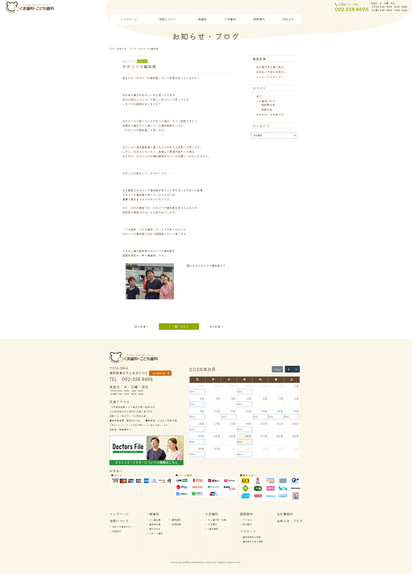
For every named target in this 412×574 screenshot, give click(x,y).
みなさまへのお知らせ (270, 114)
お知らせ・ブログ (127, 48)
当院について (167, 19)
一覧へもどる (180, 326)
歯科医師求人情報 (252, 537)
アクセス (247, 519)
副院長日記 (268, 105)
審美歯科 (176, 519)
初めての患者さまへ (122, 526)
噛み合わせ (154, 528)
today (277, 369)
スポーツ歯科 (156, 533)
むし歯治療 (154, 519)
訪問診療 (176, 524)
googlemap (159, 373)
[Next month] (296, 369)
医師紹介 (116, 531)
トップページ (128, 19)
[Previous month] (288, 369)
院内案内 (247, 524)
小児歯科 (230, 19)
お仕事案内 (285, 514)
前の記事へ (142, 326)
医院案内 (259, 19)
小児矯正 (212, 524)
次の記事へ (216, 326)
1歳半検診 (213, 528)
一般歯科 (201, 19)
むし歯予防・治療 (217, 519)
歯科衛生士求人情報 (253, 541)
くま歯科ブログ (266, 101)
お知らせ (288, 19)
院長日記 (266, 110)
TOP (112, 48)
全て (259, 96)
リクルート (248, 531)
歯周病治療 (154, 524)
